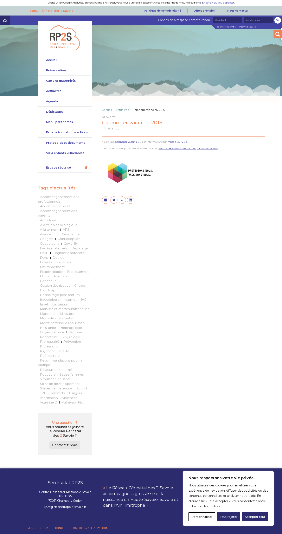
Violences (69, 398)
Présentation (56, 70)
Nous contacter (237, 10)
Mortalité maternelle (56, 318)
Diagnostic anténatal (69, 253)
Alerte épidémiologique (58, 225)
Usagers (75, 393)
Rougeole (48, 374)
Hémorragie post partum (60, 295)
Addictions (48, 220)
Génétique (48, 281)
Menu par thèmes (59, 122)
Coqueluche (49, 243)
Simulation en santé (55, 379)
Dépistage (79, 248)
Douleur (59, 258)
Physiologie (71, 337)
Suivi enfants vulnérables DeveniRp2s (65, 154)
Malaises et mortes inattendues (64, 309)
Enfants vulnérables (55, 262)
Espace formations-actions (67, 132)
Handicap (47, 290)
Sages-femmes (72, 374)
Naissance (48, 328)
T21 (42, 393)
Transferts (57, 393)
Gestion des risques (55, 285)
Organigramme (52, 332)
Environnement (52, 267)
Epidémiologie (51, 272)
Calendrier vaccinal (126, 141)
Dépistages (54, 112)
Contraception (69, 239)
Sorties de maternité (56, 388)
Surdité (82, 388)
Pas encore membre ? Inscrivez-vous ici (236, 26)
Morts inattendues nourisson (62, 323)
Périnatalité (49, 337)
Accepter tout (255, 517)
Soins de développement (60, 384)
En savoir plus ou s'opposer (218, 2)
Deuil (44, 253)
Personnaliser (201, 517)
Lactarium (60, 304)
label (44, 304)
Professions (49, 346)
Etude (45, 276)
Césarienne (71, 234)
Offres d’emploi (204, 10)
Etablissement (78, 272)
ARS (66, 229)
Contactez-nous (64, 445)
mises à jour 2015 (177, 141)
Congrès (46, 239)
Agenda (52, 101)
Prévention (72, 342)
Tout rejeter (228, 517)
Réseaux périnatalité (56, 370)
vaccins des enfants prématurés (177, 148)
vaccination (49, 398)
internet (70, 300)
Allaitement (49, 229)
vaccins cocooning (208, 148)
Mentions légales (40, 527)
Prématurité (49, 342)
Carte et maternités (61, 81)
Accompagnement (55, 206)
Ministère (67, 314)
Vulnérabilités (72, 402)
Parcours (76, 332)
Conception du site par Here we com (81, 527)
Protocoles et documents (65, 143)
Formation (62, 276)
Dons (44, 258)
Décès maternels (53, 248)
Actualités (53, 91)
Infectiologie (50, 300)
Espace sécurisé (58, 167)
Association (49, 234)
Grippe (79, 285)
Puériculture (50, 356)
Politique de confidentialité (162, 10)
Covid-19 (70, 243)
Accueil (51, 60)
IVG (83, 300)
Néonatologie (71, 328)
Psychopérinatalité (54, 351)
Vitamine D (48, 402)
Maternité (48, 314)
